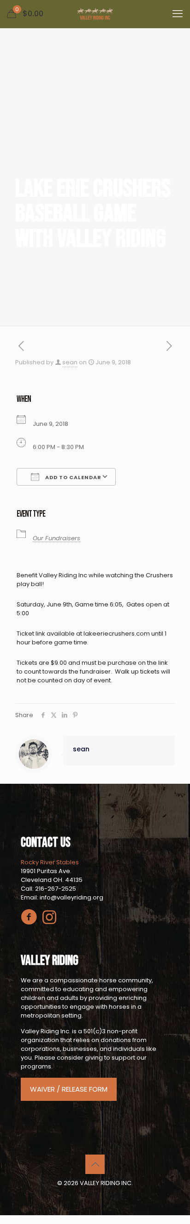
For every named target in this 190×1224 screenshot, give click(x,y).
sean (69, 362)
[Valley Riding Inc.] (95, 13)
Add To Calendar (72, 477)
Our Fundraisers (56, 538)
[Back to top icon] (95, 1164)
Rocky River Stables (50, 862)
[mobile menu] (177, 14)
